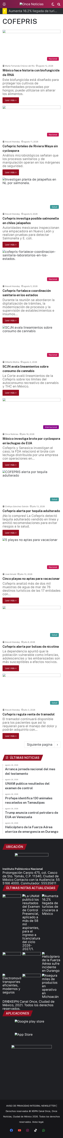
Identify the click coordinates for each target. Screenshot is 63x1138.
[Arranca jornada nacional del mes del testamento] (12, 899)
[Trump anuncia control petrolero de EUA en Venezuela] (31, 957)
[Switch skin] (53, 5)
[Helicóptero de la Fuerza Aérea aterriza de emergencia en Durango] (51, 962)
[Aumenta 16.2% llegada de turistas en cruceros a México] (51, 904)
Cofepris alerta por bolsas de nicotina (31, 646)
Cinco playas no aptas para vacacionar (31, 578)
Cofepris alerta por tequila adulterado (31, 511)
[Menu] (4, 5)
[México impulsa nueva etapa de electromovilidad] (12, 984)
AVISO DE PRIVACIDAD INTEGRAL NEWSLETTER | (31, 1105)
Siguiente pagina (39, 745)
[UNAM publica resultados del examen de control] (31, 922)
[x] (52, 1131)
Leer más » (10, 100)
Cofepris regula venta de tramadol (29, 714)
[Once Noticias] (32, 4)
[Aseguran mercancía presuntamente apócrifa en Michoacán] (51, 986)
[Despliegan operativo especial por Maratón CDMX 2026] (31, 979)
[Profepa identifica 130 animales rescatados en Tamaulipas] (12, 957)
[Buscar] (58, 5)
